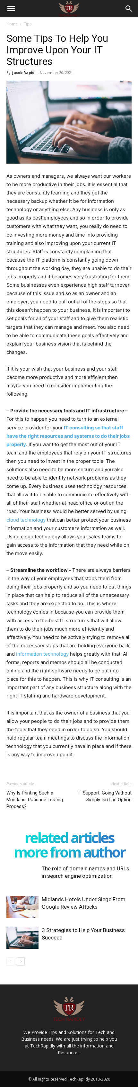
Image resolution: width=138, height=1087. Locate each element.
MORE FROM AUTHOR (69, 852)
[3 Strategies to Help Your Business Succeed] (22, 938)
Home (12, 24)
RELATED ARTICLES (69, 837)
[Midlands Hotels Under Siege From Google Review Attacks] (22, 907)
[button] (11, 8)
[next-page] (21, 961)
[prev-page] (10, 961)
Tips (27, 24)
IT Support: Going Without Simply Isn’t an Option (104, 796)
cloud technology (26, 520)
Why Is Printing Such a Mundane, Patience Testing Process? (34, 799)
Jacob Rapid (23, 72)
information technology (42, 654)
